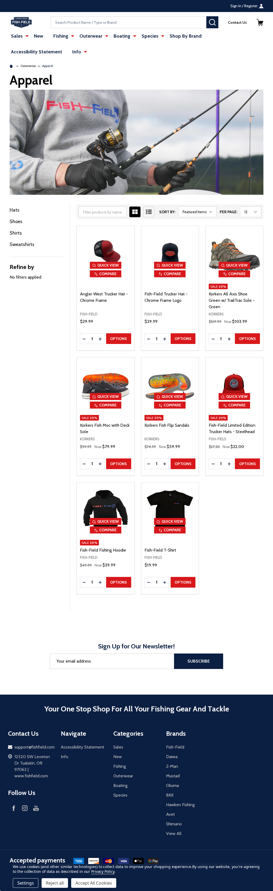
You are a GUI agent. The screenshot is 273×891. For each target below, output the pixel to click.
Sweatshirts (22, 244)
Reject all (55, 883)
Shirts (16, 233)
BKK (170, 795)
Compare (108, 273)
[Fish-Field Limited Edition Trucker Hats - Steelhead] (234, 386)
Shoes (16, 221)
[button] (259, 22)
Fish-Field (175, 747)
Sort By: (167, 211)
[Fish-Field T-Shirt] (170, 511)
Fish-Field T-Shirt (160, 550)
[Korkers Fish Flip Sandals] (170, 386)
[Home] (12, 66)
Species (150, 36)
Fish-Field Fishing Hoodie (103, 550)
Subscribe (198, 661)
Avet (170, 814)
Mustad (173, 775)
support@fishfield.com (34, 747)
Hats (14, 210)
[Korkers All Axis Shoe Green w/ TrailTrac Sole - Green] (234, 254)
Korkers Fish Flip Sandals (166, 425)
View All (174, 833)
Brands (176, 733)
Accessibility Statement (36, 52)
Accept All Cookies (93, 883)
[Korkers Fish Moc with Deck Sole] (105, 386)
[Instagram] (24, 808)
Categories (128, 733)
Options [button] (118, 338)
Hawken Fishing (180, 804)
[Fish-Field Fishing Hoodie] (105, 511)
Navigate (73, 733)
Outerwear (90, 36)
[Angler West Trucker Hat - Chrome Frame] (105, 254)
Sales (17, 36)
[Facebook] (13, 808)
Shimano (174, 823)
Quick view (108, 265)
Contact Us (237, 22)
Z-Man (172, 766)
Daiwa (172, 756)
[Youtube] (36, 808)
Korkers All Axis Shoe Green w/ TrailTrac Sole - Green (232, 300)
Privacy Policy (102, 871)
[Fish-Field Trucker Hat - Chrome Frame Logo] (170, 254)
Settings (25, 883)
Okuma (172, 785)
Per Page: (228, 211)
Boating (122, 36)
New (38, 36)
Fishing (60, 36)
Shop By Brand (186, 36)
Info (76, 52)
